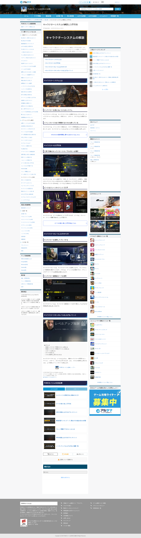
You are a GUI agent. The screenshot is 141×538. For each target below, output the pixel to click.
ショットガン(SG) (25, 230)
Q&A (22, 286)
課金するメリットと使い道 (27, 191)
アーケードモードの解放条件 (28, 151)
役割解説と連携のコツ (26, 103)
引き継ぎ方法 (24, 148)
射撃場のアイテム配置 (26, 83)
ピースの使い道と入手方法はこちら (65, 223)
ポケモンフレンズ (99, 287)
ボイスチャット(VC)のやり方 (28, 128)
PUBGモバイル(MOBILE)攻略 (39, 9)
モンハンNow (97, 283)
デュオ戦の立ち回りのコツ (27, 55)
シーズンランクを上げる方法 (28, 86)
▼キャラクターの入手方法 (52, 63)
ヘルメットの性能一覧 (26, 160)
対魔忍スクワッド (99, 254)
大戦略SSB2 (97, 377)
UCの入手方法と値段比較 (27, 194)
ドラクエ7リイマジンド (100, 344)
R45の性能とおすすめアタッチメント (102, 63)
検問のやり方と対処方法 (27, 106)
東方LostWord (98, 311)
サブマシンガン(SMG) (26, 225)
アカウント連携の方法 (26, 145)
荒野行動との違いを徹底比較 (28, 154)
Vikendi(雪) (23, 270)
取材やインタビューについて (70, 508)
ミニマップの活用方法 (26, 89)
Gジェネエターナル (99, 259)
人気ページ (76, 389)
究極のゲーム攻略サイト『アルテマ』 (73, 503)
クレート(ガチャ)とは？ (26, 140)
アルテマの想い (67, 505)
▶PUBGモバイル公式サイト (50, 377)
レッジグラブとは (25, 199)
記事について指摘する (66, 459)
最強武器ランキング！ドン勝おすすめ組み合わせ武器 (105, 56)
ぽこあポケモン (98, 324)
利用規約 (65, 513)
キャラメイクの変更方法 (27, 188)
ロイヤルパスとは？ (26, 143)
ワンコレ (96, 302)
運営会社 (65, 523)
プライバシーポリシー (99, 505)
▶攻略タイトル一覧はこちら (105, 316)
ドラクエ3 (97, 367)
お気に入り (81, 454)
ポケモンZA (97, 348)
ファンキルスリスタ (99, 249)
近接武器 (23, 236)
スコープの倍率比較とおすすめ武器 (29, 111)
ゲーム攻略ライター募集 (99, 503)
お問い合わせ (66, 518)
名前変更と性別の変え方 (27, 126)
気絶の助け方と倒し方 (26, 80)
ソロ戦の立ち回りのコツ (27, 52)
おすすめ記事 (54, 389)
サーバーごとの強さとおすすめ (28, 97)
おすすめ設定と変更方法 (27, 46)
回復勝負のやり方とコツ (27, 117)
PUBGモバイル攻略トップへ (67, 367)
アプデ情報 (37, 16)
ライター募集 (66, 525)
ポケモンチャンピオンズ (100, 329)
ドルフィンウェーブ (99, 245)
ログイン (117, 2)
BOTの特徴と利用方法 (26, 94)
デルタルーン (97, 372)
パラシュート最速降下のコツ (28, 74)
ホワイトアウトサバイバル (101, 297)
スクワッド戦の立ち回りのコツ (28, 57)
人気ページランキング (98, 70)
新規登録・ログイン (95, 127)
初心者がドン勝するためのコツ (28, 37)
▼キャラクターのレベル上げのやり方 (56, 67)
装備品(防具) (24, 248)
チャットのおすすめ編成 (27, 131)
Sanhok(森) (23, 267)
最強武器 (48, 16)
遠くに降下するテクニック (27, 108)
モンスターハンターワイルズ (101, 353)
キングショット (98, 278)
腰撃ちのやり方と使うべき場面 (28, 72)
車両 (22, 250)
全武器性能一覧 (96, 73)
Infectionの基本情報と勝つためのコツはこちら (65, 134)
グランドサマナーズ (99, 306)
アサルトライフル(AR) (26, 216)
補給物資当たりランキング (27, 43)
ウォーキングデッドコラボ (27, 185)
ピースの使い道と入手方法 (27, 163)
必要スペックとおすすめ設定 (28, 123)
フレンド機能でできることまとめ (101, 60)
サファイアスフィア (99, 240)
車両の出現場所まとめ (26, 258)
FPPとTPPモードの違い (27, 137)
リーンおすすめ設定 (26, 69)
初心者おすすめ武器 (26, 40)
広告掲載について (68, 515)
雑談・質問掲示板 (25, 278)
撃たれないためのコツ (26, 114)
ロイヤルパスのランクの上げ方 (28, 197)
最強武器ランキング (26, 207)
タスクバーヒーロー (99, 334)
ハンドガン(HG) (25, 233)
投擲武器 (23, 239)
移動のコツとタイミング (27, 77)
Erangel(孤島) (24, 261)
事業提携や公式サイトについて (71, 510)
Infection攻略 (24, 168)
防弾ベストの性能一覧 (26, 157)
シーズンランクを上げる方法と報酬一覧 (102, 66)
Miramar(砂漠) (24, 264)
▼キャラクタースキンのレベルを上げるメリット (59, 70)
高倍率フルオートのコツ (27, 63)
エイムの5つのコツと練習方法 (100, 85)
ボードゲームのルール (26, 182)
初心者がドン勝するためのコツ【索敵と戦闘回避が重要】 (105, 78)
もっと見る (105, 89)
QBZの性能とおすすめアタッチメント (102, 53)
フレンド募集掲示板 (26, 281)
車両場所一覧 (115, 16)
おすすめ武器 (82, 16)
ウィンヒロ (97, 273)
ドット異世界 (97, 292)
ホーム (26, 16)
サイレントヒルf (98, 363)
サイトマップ (66, 520)
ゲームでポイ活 (84, 2)
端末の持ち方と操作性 (26, 91)
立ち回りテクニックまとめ (27, 49)
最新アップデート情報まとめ (28, 26)
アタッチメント (24, 245)
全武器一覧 (59, 16)
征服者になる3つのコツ (26, 100)
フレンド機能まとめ (26, 171)
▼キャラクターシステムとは (53, 59)
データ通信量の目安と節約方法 (28, 134)
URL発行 (66, 454)
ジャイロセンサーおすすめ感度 (28, 66)
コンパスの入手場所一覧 (27, 165)
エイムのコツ (104, 16)
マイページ (93, 130)
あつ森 (96, 358)
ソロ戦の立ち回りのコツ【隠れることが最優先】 (104, 82)
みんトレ (96, 264)
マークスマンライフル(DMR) (28, 222)
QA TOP (92, 125)
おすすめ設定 (93, 16)
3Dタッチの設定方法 (26, 180)
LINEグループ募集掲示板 (27, 283)
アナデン (96, 268)
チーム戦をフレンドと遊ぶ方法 (28, 174)
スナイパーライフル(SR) (27, 219)
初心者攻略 (70, 16)
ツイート (51, 454)
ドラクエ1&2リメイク (100, 339)
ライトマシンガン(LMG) (27, 227)
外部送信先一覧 (97, 508)
